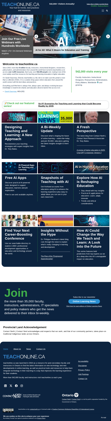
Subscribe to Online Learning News (97, 4)
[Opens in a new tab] (102, 10)
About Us (17, 349)
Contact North (66, 399)
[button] (107, 11)
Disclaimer (82, 366)
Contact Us (40, 349)
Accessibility (83, 361)
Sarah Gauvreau (10, 91)
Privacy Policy (41, 418)
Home (5, 349)
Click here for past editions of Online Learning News (84, 306)
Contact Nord (76, 399)
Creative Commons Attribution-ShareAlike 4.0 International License (73, 409)
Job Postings (83, 374)
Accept (103, 417)
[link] (16, 36)
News (28, 349)
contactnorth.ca (35, 409)
